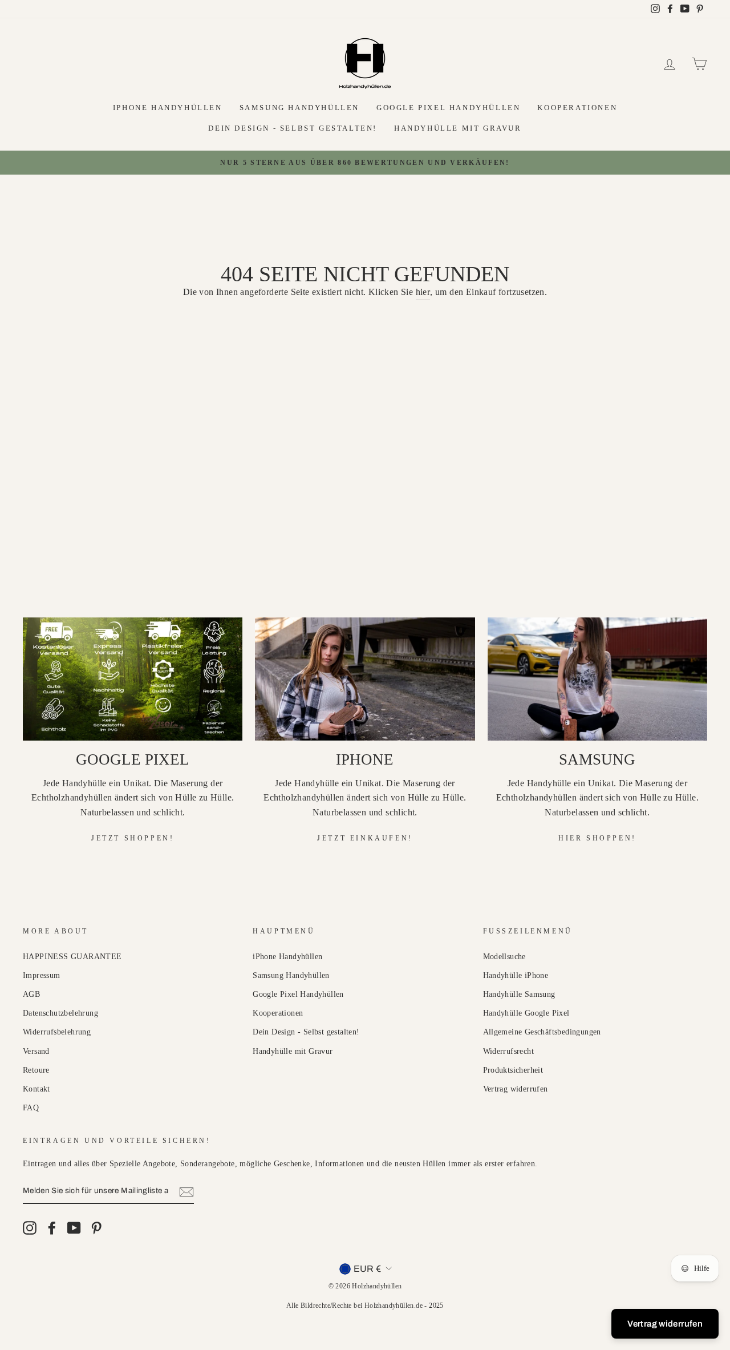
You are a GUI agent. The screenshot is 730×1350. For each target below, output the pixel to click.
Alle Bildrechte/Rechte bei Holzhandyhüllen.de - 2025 (365, 1305)
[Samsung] (597, 679)
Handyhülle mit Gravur (458, 128)
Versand (36, 1051)
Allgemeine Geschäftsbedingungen (542, 1032)
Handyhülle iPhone (516, 975)
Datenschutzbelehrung (60, 1013)
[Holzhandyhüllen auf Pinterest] (96, 1228)
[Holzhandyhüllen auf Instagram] (29, 1228)
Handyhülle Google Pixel (526, 1013)
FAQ (31, 1108)
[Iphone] (364, 679)
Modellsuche (504, 956)
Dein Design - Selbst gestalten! (292, 128)
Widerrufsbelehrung (57, 1032)
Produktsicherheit (513, 1070)
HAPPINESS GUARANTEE (72, 956)
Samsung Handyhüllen (299, 107)
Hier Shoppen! (597, 838)
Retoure (36, 1070)
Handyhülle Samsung (519, 994)
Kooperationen (577, 107)
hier (423, 292)
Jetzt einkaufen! (365, 838)
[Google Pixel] (132, 679)
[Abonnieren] (186, 1191)
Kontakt (36, 1089)
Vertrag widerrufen (515, 1089)
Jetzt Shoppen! (132, 838)
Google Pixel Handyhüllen (448, 107)
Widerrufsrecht (508, 1051)
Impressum (41, 975)
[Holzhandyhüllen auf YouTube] (74, 1228)
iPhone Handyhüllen (167, 107)
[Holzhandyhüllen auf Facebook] (52, 1228)
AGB (31, 994)
